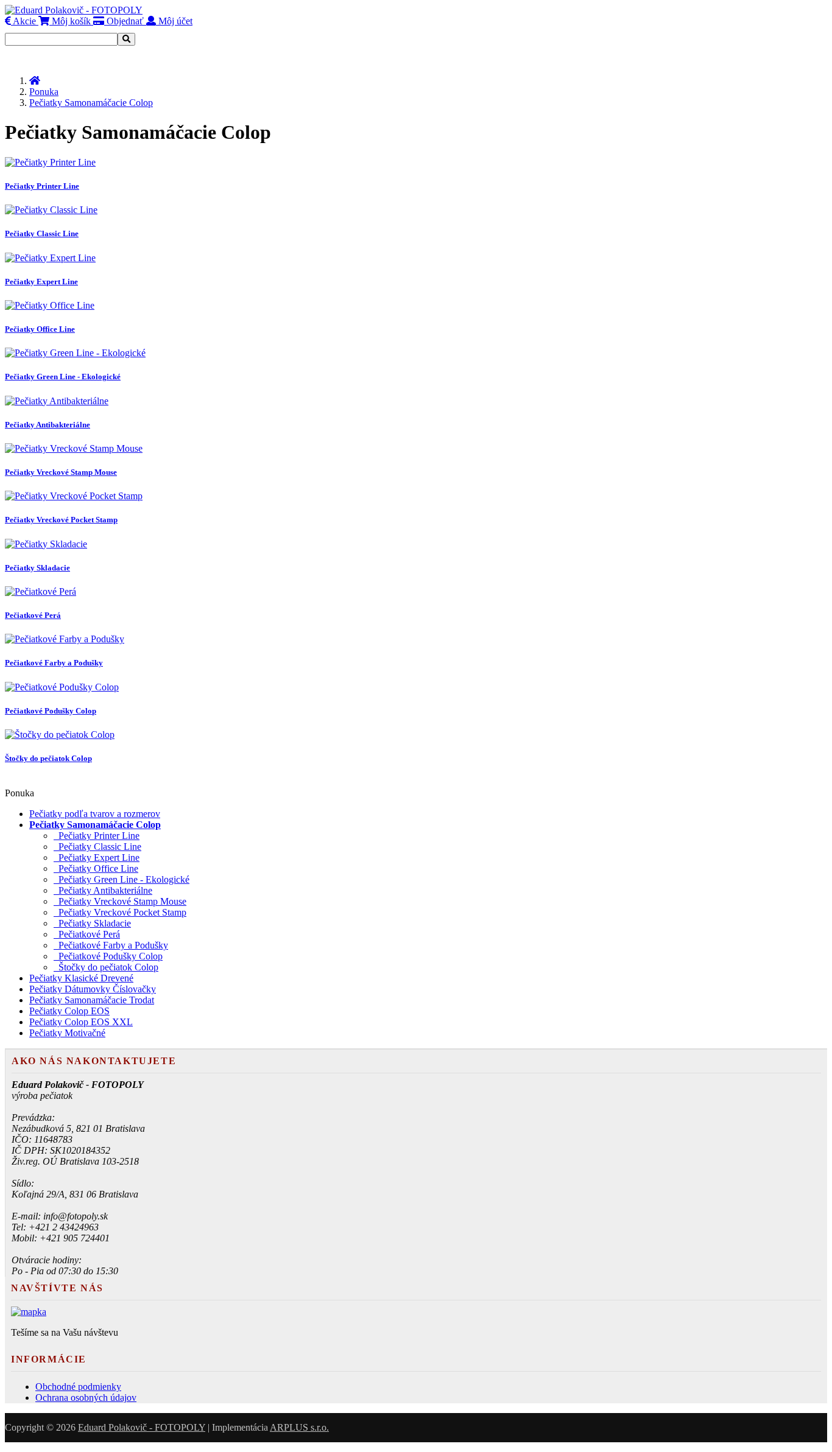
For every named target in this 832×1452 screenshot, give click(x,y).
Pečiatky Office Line (96, 868)
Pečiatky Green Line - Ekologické (121, 879)
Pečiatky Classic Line (97, 846)
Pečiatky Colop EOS (69, 1011)
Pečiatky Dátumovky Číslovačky (92, 989)
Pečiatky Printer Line (96, 835)
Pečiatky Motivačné (67, 1033)
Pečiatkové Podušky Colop (108, 956)
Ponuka (43, 91)
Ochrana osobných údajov (85, 1397)
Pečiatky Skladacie (92, 923)
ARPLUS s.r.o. (299, 1427)
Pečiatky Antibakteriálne (103, 890)
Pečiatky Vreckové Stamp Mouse (120, 901)
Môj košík (70, 21)
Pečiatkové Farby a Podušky (111, 945)
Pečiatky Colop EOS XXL (81, 1022)
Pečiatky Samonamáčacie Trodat (91, 1000)
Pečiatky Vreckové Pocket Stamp (120, 912)
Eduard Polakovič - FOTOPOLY (141, 1427)
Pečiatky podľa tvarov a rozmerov (94, 813)
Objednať (124, 21)
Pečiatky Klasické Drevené (81, 978)
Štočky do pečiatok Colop (106, 967)
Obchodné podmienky (78, 1386)
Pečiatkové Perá (87, 934)
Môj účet (174, 21)
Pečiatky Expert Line (96, 857)
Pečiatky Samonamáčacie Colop (91, 102)
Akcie (23, 21)
